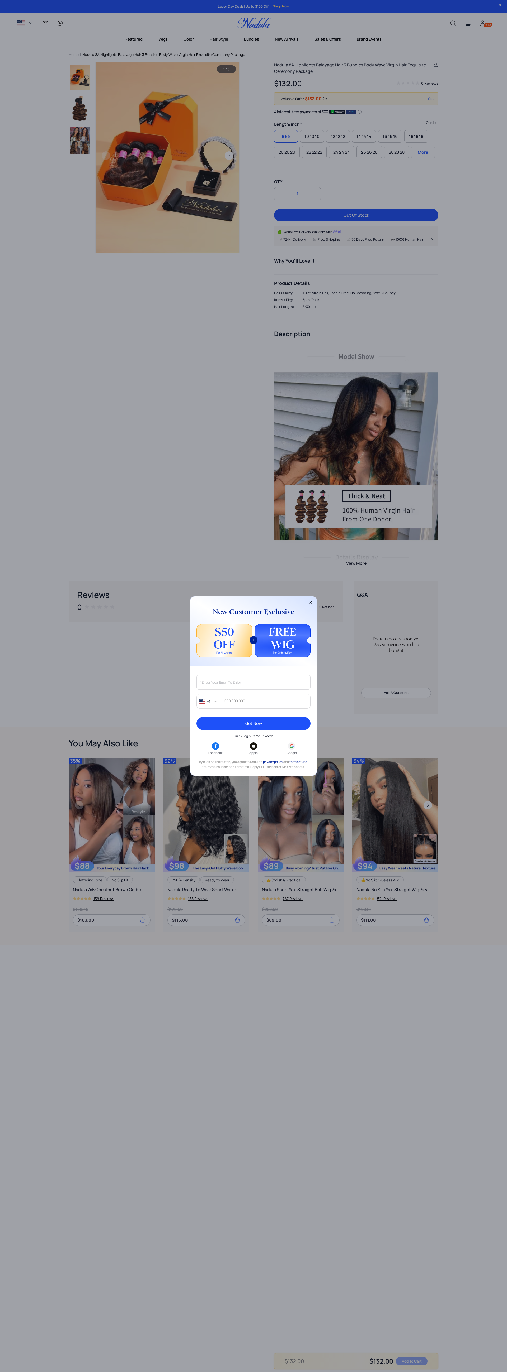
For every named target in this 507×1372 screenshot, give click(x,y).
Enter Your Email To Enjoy (220, 682)
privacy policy (273, 762)
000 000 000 (234, 701)
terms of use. (298, 762)
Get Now (253, 723)
